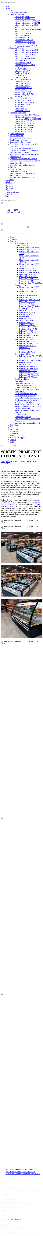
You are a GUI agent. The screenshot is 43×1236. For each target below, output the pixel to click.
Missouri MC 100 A (22, 56)
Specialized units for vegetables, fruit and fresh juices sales (28, 407)
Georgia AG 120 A (22, 67)
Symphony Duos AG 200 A (25, 65)
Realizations (10, 184)
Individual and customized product (22, 178)
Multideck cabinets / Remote (20, 79)
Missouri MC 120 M (22, 31)
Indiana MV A (20, 106)
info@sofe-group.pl (13, 212)
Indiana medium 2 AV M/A (25, 94)
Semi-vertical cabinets (18, 113)
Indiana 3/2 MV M (21, 90)
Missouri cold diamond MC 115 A (27, 52)
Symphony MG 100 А (23, 63)
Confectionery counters (18, 140)
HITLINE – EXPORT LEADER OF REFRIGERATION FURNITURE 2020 (20, 1171)
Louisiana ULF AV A (22, 111)
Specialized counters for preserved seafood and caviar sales (27, 401)
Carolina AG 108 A (22, 73)
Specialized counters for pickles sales (23, 159)
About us (9, 8)
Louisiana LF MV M (22, 84)
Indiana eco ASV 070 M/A (24, 129)
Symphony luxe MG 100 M (25, 44)
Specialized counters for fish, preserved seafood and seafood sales (24, 151)
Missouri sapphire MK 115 (24, 35)
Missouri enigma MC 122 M (25, 17)
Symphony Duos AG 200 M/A (26, 46)
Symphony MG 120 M (23, 38)
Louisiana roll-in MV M (23, 88)
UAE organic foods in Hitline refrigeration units (23, 1174)
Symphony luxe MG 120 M (25, 42)
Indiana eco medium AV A (24, 102)
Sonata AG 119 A (21, 69)
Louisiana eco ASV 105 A (24, 123)
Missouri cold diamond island (25, 117)
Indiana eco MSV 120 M (24, 125)
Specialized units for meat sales (21, 148)
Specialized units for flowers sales (22, 165)
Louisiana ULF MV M (23, 86)
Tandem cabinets (16, 169)
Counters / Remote (17, 15)
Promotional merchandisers (20, 138)
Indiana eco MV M (22, 96)
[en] (7, 196)
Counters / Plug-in (16, 48)
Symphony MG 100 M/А (24, 40)
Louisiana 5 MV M (22, 81)
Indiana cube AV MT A (23, 104)
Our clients (9, 188)
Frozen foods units (17, 136)
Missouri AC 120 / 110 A (24, 54)
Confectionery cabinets (18, 171)
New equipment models (18, 12)
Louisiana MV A (21, 109)
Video (8, 190)
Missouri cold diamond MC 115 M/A (28, 29)
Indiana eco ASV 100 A (23, 132)
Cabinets (13, 167)
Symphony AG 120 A (23, 61)
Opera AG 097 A (21, 75)
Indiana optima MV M (23, 92)
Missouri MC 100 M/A (23, 33)
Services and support (13, 192)
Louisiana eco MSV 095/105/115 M (28, 119)
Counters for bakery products (20, 142)
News (8, 182)
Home (8, 6)
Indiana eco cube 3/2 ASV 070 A (27, 115)
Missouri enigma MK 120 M (25, 19)
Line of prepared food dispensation (22, 173)
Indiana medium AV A (23, 100)
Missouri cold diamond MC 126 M (27, 21)
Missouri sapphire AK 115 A (25, 58)
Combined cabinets (17, 134)
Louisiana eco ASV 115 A (24, 121)
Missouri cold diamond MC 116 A (27, 50)
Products (9, 10)
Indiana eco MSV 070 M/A (25, 127)
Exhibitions (10, 180)
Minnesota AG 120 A (22, 71)
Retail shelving (15, 175)
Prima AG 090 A (21, 77)
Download (9, 186)
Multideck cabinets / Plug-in (20, 98)
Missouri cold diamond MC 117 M (27, 23)
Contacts (9, 194)
